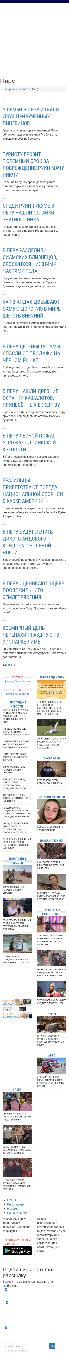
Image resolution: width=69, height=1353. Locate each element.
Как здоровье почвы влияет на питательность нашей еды (17, 798)
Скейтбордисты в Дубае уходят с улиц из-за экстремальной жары (16, 744)
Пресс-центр (15, 1204)
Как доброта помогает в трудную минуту (50, 828)
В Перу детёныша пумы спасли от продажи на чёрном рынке (31, 353)
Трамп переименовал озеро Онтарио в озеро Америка (15, 757)
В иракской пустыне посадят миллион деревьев (14, 769)
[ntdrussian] (3, 1074)
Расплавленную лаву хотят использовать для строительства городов (51, 896)
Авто (51, 1055)
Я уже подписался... (16, 1351)
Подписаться (53, 1346)
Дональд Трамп (12, 681)
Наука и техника (52, 840)
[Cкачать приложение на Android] (17, 1253)
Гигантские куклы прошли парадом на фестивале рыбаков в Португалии (51, 972)
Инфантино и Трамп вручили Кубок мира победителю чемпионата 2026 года (16, 1185)
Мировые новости (17, 89)
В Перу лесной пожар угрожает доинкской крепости (29, 443)
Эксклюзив (52, 758)
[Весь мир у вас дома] (3, 1058)
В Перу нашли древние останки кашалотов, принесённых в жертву (31, 398)
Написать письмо (48, 1255)
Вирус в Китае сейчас (17, 693)
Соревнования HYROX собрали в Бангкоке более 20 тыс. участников (17, 1150)
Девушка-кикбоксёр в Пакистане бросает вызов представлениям (17, 1116)
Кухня (52, 1014)
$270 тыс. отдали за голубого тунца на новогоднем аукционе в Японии (50, 1040)
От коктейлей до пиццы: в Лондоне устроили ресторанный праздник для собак (17, 843)
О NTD (11, 1200)
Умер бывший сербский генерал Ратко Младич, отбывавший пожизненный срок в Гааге (15, 716)
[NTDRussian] (3, 1053)
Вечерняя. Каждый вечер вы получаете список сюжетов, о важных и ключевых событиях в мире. (35, 1294)
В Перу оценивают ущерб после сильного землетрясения (33, 590)
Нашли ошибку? (17, 1213)
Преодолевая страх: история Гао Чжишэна (49, 782)
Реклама (12, 1209)
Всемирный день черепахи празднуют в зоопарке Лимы (31, 635)
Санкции (26, 681)
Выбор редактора (51, 677)
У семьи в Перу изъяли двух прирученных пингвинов (31, 116)
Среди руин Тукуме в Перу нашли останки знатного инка (28, 213)
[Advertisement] (34, 38)
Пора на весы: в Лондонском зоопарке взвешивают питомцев (15, 959)
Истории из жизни (52, 797)
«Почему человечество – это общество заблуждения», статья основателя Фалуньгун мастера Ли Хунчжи (50, 708)
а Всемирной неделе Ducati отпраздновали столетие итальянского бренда (50, 1081)
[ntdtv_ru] (3, 1079)
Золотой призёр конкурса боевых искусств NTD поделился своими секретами (51, 743)
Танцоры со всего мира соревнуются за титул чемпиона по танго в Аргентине (50, 940)
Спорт (17, 1089)
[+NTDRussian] (3, 1069)
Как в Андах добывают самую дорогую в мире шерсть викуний (32, 309)
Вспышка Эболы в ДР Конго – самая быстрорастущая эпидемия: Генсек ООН (15, 784)
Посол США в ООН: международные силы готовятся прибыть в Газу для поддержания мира (17, 812)
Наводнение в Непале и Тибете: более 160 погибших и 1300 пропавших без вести (15, 828)
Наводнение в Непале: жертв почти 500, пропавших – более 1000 (15, 731)
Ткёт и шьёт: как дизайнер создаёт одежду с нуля (51, 1002)
